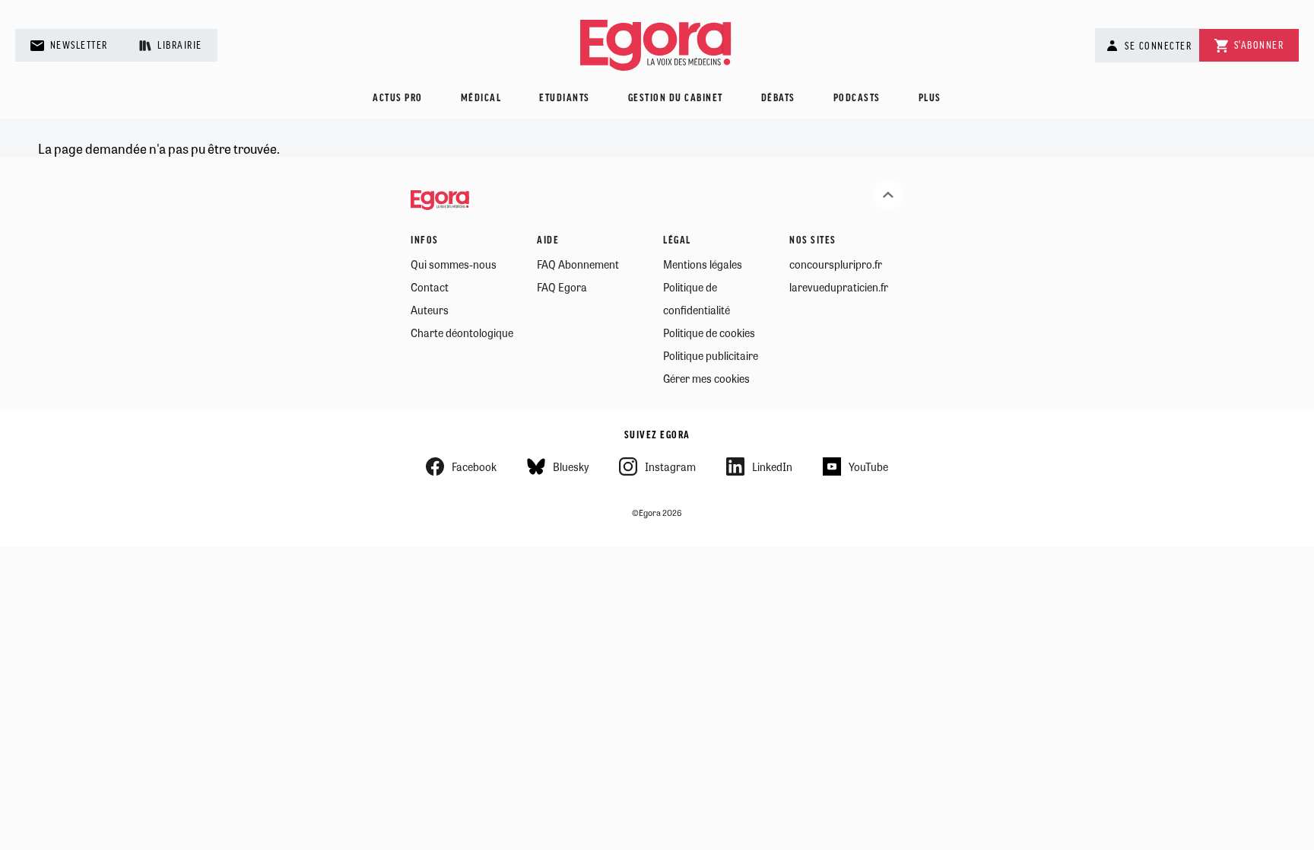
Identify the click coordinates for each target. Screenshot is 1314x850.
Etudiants (564, 98)
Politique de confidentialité (696, 298)
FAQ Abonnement (578, 264)
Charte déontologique (462, 332)
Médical (481, 98)
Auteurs (430, 309)
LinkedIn (772, 466)
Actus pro (398, 98)
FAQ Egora (562, 286)
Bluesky (571, 466)
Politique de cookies (709, 332)
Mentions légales (702, 264)
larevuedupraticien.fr (838, 286)
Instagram (670, 466)
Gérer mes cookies (706, 378)
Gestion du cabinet (675, 98)
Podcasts (857, 98)
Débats (778, 98)
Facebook (474, 466)
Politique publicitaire (710, 355)
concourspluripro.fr (835, 264)
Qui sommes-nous (454, 264)
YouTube (868, 466)
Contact (430, 286)
